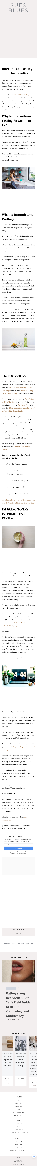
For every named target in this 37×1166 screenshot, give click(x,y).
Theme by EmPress (18, 1164)
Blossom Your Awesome (18, 1151)
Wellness (23, 65)
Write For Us (18, 1130)
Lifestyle (18, 1103)
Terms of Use (18, 1160)
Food (18, 1109)
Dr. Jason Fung (23, 405)
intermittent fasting (21, 95)
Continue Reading (7, 1080)
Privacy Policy (18, 1161)
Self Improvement (20, 1056)
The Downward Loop (20, 1062)
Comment (22, 988)
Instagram (18, 1142)
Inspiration (7, 1056)
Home (18, 1100)
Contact (18, 1159)
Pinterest (18, 1145)
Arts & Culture (18, 1112)
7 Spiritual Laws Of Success (7, 1062)
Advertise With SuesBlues (18, 1133)
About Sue (18, 1124)
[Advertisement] (18, 34)
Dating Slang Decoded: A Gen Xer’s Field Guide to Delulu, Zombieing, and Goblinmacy (18, 1004)
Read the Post (11, 1019)
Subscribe (18, 1148)
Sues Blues (18, 7)
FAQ (18, 1127)
